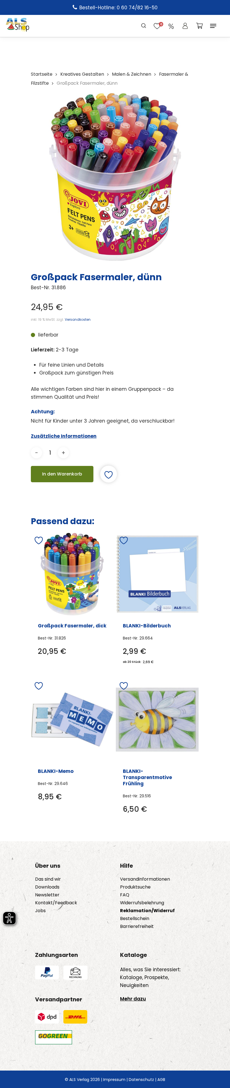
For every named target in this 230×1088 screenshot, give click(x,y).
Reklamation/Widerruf (147, 911)
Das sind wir (48, 879)
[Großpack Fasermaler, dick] (72, 574)
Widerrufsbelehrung (142, 903)
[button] (213, 26)
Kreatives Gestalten (82, 74)
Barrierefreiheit (137, 926)
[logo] (17, 26)
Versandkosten (78, 319)
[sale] (171, 26)
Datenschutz (141, 1079)
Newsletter (47, 895)
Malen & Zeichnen (131, 74)
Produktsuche (135, 887)
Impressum (114, 1079)
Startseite (41, 74)
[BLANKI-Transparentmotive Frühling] (157, 719)
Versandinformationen (145, 879)
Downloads (47, 887)
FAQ (124, 895)
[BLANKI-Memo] (72, 719)
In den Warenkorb (62, 474)
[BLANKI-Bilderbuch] (157, 574)
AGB (161, 1079)
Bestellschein (134, 918)
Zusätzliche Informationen (63, 436)
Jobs (40, 911)
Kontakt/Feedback (56, 903)
